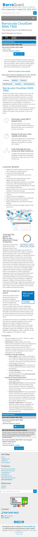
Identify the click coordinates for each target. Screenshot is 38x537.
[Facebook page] (15, 522)
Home (3, 457)
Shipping (3, 486)
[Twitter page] (18, 522)
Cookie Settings (19, 534)
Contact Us (4, 460)
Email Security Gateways (8, 469)
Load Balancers (5, 472)
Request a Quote (14, 51)
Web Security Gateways (8, 471)
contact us (23, 63)
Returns (3, 488)
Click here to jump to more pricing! (19, 71)
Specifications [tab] (7, 84)
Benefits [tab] (14, 80)
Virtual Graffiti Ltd (29, 526)
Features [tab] (23, 80)
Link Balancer (5, 474)
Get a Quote (19, 54)
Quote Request (5, 462)
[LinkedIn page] (23, 522)
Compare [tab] (18, 84)
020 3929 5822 (30, 9)
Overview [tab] (6, 80)
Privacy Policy (19, 532)
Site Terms (30, 530)
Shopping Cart (5, 459)
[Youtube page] (20, 522)
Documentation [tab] (29, 84)
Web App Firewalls (6, 476)
